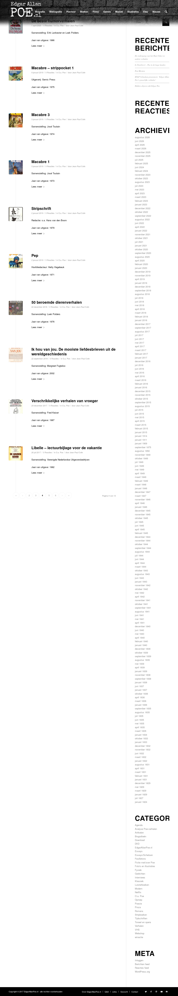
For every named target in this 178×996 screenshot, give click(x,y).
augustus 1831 (142, 764)
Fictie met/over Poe (145, 862)
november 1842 (142, 585)
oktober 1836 (141, 693)
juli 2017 (139, 335)
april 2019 (140, 279)
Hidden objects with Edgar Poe (147, 86)
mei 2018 (139, 305)
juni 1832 (139, 753)
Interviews (140, 877)
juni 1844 (139, 559)
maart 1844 (140, 566)
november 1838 (142, 674)
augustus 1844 (142, 551)
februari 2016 (141, 383)
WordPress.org (142, 971)
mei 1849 (139, 469)
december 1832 (142, 745)
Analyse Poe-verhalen (146, 828)
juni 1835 (139, 719)
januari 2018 (141, 320)
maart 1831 (140, 772)
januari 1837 (141, 689)
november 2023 (142, 174)
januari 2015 (141, 432)
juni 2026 (139, 141)
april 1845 (140, 529)
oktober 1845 (141, 518)
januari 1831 (141, 779)
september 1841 (143, 607)
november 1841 (142, 600)
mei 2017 (139, 342)
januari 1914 (141, 436)
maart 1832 (140, 757)
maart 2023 (140, 197)
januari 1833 (141, 742)
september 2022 (143, 215)
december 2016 (142, 361)
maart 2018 (140, 312)
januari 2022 (141, 230)
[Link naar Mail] (166, 991)
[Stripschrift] (16, 214)
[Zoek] (166, 11)
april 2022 (140, 227)
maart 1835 (140, 731)
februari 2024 (141, 170)
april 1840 (140, 637)
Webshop (139, 933)
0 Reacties (50, 72)
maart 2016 (140, 380)
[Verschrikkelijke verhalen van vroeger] (16, 406)
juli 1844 (139, 555)
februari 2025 (141, 163)
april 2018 (140, 309)
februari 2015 (141, 428)
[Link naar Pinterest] (156, 991)
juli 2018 (139, 298)
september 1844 (143, 548)
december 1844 (142, 536)
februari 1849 (141, 480)
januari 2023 (141, 204)
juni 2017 (139, 339)
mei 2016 (139, 372)
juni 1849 (139, 465)
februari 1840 (141, 641)
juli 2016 (139, 365)
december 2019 (142, 271)
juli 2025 (139, 159)
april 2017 (140, 346)
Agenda (139, 825)
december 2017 (142, 324)
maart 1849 (140, 477)
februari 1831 (141, 775)
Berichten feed (142, 964)
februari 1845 (141, 533)
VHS (137, 929)
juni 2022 (139, 223)
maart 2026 (140, 148)
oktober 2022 (141, 212)
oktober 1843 (141, 570)
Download (140, 840)
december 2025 (142, 152)
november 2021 (142, 234)
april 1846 (140, 503)
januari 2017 (141, 357)
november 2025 (142, 156)
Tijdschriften (141, 918)
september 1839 (143, 656)
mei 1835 (139, 723)
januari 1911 (141, 439)
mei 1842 (139, 592)
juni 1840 (139, 630)
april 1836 (140, 697)
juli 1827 (139, 798)
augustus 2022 (142, 219)
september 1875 (143, 447)
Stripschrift (41, 208)
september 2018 (143, 290)
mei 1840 (139, 633)
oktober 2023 (141, 178)
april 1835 (140, 727)
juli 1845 (139, 521)
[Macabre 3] (16, 120)
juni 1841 (139, 615)
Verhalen (139, 925)
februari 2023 (141, 200)
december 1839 (142, 648)
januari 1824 (141, 802)
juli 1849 (139, 462)
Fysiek (138, 870)
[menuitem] (27, 11)
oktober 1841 (141, 604)
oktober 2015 (141, 398)
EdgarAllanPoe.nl (143, 847)
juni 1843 (139, 578)
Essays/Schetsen (144, 855)
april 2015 (140, 421)
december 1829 (142, 783)
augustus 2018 (142, 294)
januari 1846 (141, 507)
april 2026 (140, 144)
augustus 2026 (142, 137)
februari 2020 (141, 264)
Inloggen (139, 960)
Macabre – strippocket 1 (52, 67)
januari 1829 (141, 794)
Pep (34, 255)
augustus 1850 (142, 450)
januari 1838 (141, 682)
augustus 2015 (142, 406)
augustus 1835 (142, 712)
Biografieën (140, 836)
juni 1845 (139, 525)
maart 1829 (140, 790)
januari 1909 (141, 443)
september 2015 (143, 402)
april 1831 (140, 768)
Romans (139, 911)
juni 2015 (139, 413)
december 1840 (142, 626)
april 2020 (140, 260)
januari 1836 (141, 704)
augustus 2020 (142, 256)
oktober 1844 (141, 544)
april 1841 (140, 622)
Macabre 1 (40, 161)
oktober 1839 (141, 652)
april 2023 (140, 193)
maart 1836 (140, 701)
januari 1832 (141, 760)
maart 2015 (140, 424)
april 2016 (140, 376)
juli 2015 (139, 409)
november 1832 (142, 749)
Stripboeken (141, 914)
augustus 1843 (142, 574)
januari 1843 (141, 581)
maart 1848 (140, 484)
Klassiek (139, 881)
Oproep (138, 899)
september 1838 (143, 678)
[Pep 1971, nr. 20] (16, 261)
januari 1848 (141, 488)
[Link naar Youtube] (161, 991)
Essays (139, 851)
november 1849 (142, 454)
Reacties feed (142, 967)
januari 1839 (141, 671)
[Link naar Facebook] (151, 991)
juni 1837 (139, 686)
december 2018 (142, 286)
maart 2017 (140, 350)
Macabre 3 (40, 114)
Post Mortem (140, 71)
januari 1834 (141, 734)
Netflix (138, 892)
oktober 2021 (141, 238)
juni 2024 (139, 167)
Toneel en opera (143, 922)
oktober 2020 (141, 249)
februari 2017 (141, 353)
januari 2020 (141, 268)
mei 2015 (139, 417)
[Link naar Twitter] (145, 991)
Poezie (138, 903)
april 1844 (140, 563)
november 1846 (142, 499)
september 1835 (143, 708)
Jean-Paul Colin (78, 72)
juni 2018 (139, 301)
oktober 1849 (141, 458)
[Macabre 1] (16, 167)
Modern (138, 888)
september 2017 (143, 327)
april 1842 (140, 596)
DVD (137, 843)
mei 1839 (139, 663)
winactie (139, 937)
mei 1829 (139, 787)
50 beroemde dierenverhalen (56, 302)
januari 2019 (141, 283)
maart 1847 (140, 495)
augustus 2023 (142, 182)
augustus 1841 (142, 611)
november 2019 (142, 275)
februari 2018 (141, 316)
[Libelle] (16, 453)
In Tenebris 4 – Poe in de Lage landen (150, 65)
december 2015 (142, 391)
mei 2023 (139, 189)
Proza (138, 907)
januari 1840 (141, 645)
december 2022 (142, 208)
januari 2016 (141, 387)
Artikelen (139, 832)
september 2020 (143, 253)
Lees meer (36, 45)
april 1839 (140, 667)
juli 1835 (139, 716)
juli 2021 (139, 241)
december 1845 (142, 510)
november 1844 (142, 540)
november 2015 (142, 394)
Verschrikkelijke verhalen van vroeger (64, 400)
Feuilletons (140, 858)
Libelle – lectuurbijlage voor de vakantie (66, 447)
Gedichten (140, 873)
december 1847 (142, 492)
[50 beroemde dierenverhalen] (16, 308)
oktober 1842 (141, 589)
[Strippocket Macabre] (16, 73)
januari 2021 (141, 245)
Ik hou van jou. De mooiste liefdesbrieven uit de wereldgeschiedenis (73, 351)
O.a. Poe (62, 72)
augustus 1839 (142, 660)
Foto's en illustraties (145, 866)
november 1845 (142, 514)
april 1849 (140, 473)
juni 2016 (139, 368)
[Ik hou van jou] (16, 355)
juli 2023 (139, 185)
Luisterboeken (142, 884)
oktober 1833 (141, 738)
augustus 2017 (142, 331)
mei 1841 (139, 619)
